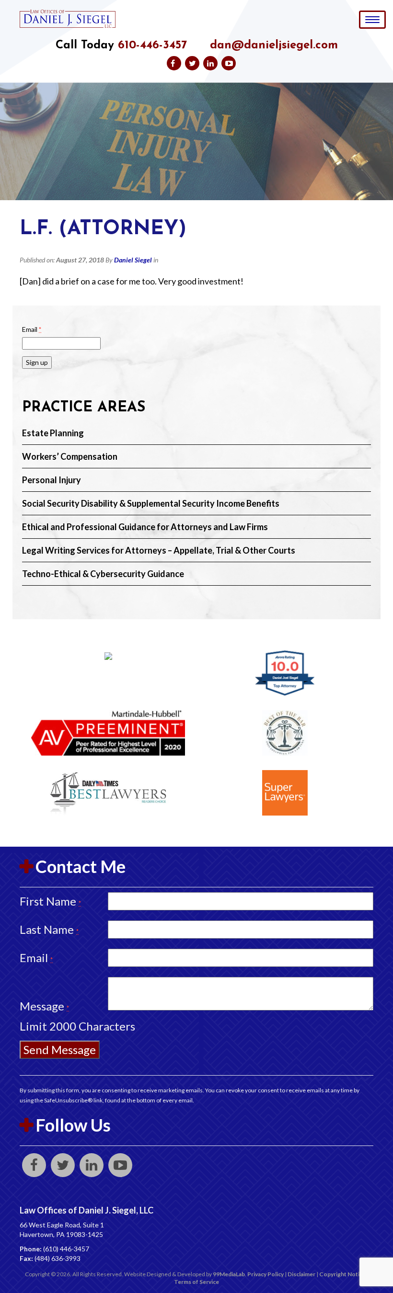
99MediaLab (229, 1274)
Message (44, 1006)
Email (31, 329)
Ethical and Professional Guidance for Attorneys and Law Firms (145, 527)
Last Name (49, 929)
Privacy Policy (265, 1274)
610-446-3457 (152, 45)
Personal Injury (51, 480)
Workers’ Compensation (69, 456)
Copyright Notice (342, 1274)
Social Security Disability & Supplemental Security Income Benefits (150, 503)
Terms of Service (196, 1281)
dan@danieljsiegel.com (274, 45)
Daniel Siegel (133, 260)
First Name (50, 901)
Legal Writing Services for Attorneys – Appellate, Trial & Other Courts (158, 550)
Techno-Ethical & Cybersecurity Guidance (103, 573)
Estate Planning (53, 433)
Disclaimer (301, 1274)
